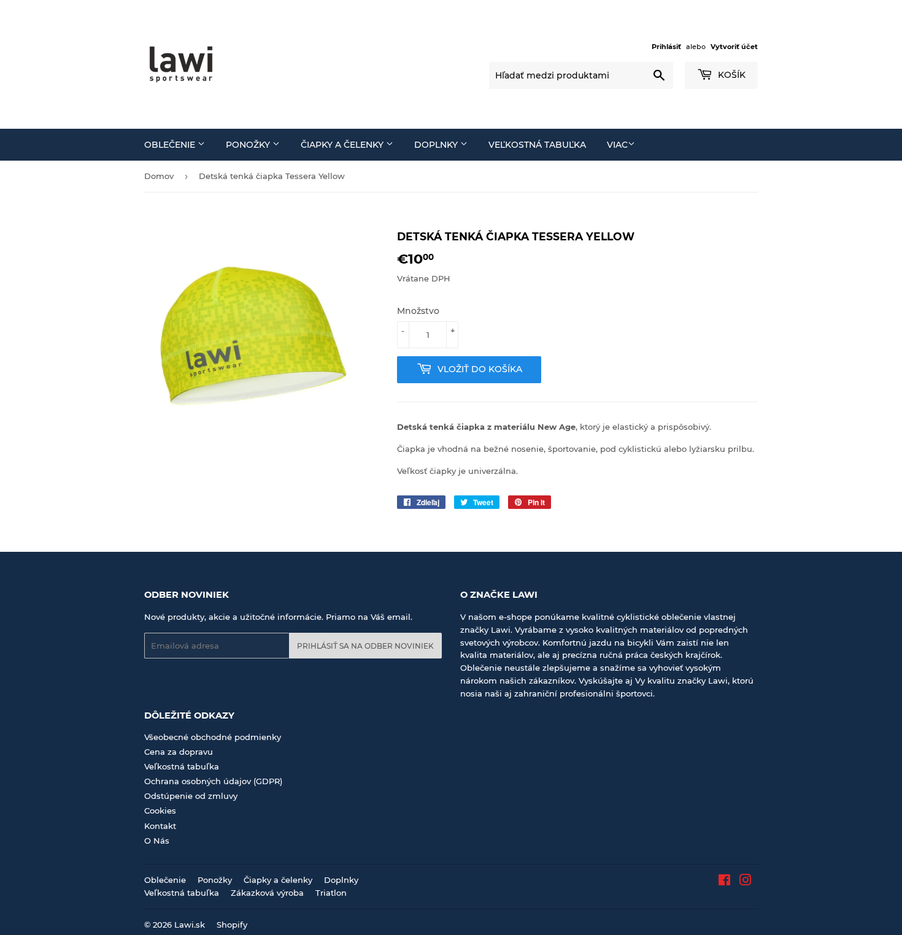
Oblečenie (171, 144)
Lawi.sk (189, 924)
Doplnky (437, 144)
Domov (159, 176)
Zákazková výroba (267, 893)
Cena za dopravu (178, 752)
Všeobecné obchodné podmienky (212, 737)
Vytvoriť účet (734, 46)
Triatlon (331, 893)
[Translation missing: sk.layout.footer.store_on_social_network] (724, 882)
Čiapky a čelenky (343, 144)
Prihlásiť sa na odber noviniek (365, 646)
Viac (617, 144)
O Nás (156, 840)
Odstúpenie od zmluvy (190, 796)
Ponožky (249, 144)
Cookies (160, 810)
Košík (730, 74)
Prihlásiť (666, 46)
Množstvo (418, 310)
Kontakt (160, 826)
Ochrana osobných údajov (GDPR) (213, 781)
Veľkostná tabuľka (537, 144)
